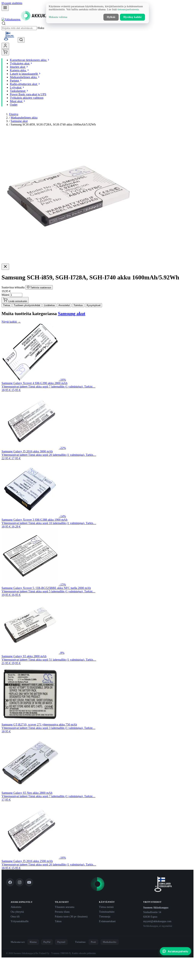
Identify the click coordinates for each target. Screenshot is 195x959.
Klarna (33, 941)
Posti (93, 941)
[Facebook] (10, 882)
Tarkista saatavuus (40, 287)
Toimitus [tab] (78, 305)
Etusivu (13, 114)
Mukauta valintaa (58, 17)
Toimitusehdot (106, 911)
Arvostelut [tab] (64, 305)
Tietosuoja (104, 916)
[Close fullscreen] (5, 267)
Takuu (58, 921)
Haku (41, 28)
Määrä (5, 294)
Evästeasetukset (107, 921)
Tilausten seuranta (64, 906)
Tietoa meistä (106, 906)
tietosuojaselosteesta (128, 9)
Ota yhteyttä (17, 911)
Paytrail (61, 941)
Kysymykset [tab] (94, 305)
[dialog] (97, 13)
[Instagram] (20, 882)
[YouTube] (29, 882)
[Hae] (21, 40)
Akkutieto (16, 906)
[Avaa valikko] (5, 8)
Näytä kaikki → (11, 321)
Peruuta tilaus (62, 911)
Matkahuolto (109, 941)
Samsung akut (19, 121)
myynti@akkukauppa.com (157, 921)
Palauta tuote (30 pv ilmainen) (71, 916)
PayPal (46, 941)
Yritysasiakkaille (20, 921)
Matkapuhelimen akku (24, 117)
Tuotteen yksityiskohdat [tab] (27, 305)
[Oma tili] (5, 46)
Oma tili (15, 916)
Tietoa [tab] (6, 305)
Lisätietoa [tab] (49, 305)
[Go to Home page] (30, 19)
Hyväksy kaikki (132, 17)
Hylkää (111, 17)
